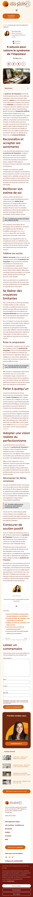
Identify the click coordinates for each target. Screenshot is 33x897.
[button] (16, 10)
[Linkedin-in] (6, 857)
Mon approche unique (12, 821)
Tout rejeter (16, 894)
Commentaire (7, 658)
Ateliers (7, 832)
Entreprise (8, 829)
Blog (6, 839)
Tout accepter (16, 886)
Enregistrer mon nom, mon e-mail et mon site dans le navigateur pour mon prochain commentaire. (15, 702)
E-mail (5, 686)
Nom (5, 679)
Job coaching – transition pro (14, 825)
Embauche (17, 43)
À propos (8, 836)
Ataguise (5, 429)
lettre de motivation (19, 424)
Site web (5, 692)
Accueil (5, 25)
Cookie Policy (10, 881)
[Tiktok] (12, 857)
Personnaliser (16, 890)
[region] (16, 880)
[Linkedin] (16, 606)
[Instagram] (9, 857)
